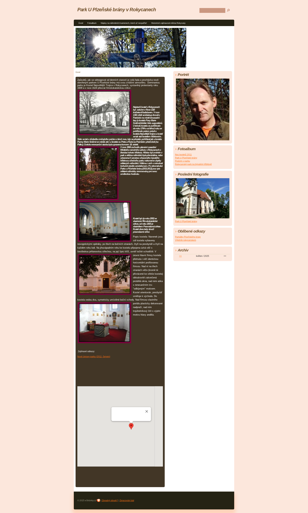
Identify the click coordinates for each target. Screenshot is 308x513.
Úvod (80, 23)
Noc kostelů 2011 (183, 154)
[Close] (146, 411)
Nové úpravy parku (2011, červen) (93, 356)
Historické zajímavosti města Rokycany (168, 23)
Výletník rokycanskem (185, 240)
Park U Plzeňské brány (186, 158)
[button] (131, 426)
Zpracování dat (127, 500)
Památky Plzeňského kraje (188, 237)
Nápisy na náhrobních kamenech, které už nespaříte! (124, 23)
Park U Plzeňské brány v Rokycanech (116, 9)
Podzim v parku (182, 161)
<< (180, 256)
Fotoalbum (91, 23)
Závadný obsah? (110, 500)
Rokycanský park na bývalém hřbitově (193, 164)
